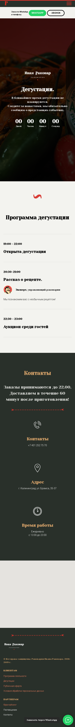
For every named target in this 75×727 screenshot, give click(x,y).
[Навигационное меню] (69, 3)
